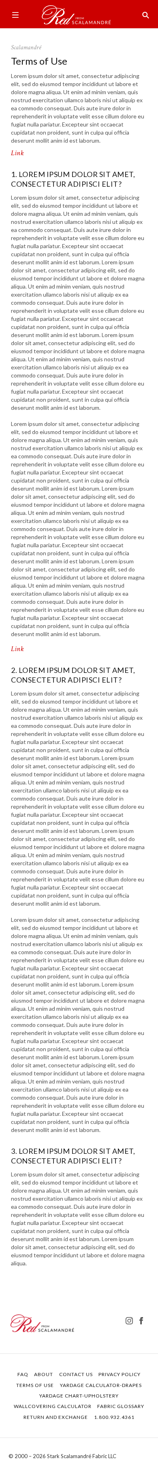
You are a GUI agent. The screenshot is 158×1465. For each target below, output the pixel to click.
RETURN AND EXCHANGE (55, 1417)
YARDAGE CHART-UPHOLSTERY (79, 1396)
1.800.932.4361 (114, 1417)
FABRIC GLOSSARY (120, 1406)
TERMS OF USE (35, 1385)
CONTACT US (76, 1374)
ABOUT (43, 1374)
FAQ (22, 1374)
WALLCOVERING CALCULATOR (53, 1406)
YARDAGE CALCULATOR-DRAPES (101, 1385)
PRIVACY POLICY (119, 1374)
